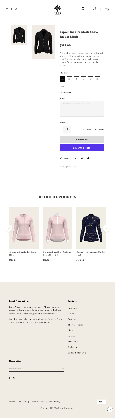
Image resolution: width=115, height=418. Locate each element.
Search (12, 402)
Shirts (70, 331)
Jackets (71, 336)
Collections (73, 347)
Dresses (71, 314)
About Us (23, 402)
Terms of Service (38, 402)
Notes (62, 98)
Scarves (72, 319)
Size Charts (73, 342)
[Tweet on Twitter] (82, 158)
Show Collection (75, 325)
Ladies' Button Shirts (77, 353)
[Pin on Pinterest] (89, 158)
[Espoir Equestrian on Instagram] (16, 9)
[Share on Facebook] (76, 158)
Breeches (72, 308)
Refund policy (54, 402)
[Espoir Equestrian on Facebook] (11, 9)
